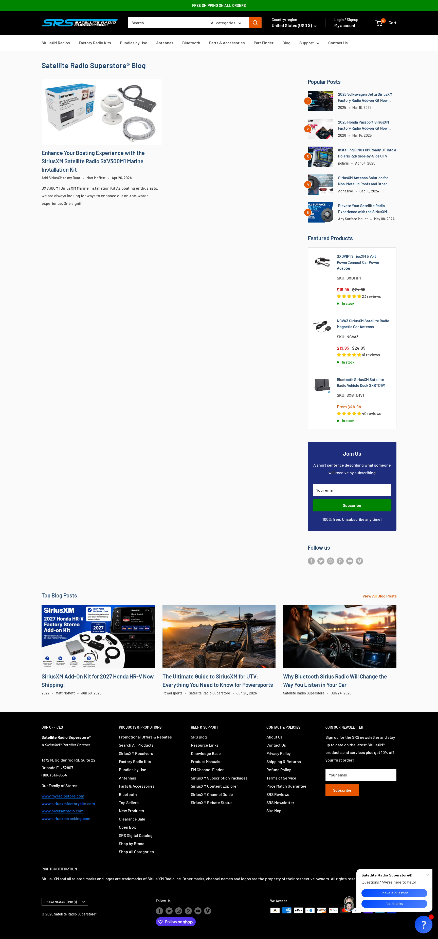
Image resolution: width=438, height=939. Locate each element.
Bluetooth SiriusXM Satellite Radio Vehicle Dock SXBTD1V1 (361, 382)
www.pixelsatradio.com (62, 810)
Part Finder (263, 42)
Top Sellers (129, 802)
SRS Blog (199, 736)
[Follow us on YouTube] (349, 561)
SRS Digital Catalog (136, 835)
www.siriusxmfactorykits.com (68, 803)
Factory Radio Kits (95, 42)
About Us (274, 736)
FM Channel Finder (207, 769)
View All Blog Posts (379, 595)
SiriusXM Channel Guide (212, 794)
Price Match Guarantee (286, 786)
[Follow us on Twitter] (320, 561)
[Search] (255, 22)
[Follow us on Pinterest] (340, 561)
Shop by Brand (131, 843)
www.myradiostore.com (63, 795)
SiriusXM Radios (56, 42)
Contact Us (338, 42)
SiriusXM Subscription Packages (219, 777)
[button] (423, 924)
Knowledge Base (206, 753)
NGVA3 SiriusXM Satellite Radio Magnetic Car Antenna (363, 323)
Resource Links (204, 745)
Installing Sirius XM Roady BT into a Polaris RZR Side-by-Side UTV (367, 153)
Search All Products (136, 745)
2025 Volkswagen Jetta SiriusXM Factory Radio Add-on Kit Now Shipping (365, 97)
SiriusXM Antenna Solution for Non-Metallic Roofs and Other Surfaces (363, 181)
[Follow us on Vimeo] (359, 561)
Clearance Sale (132, 818)
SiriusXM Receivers (136, 753)
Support (306, 42)
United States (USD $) (60, 902)
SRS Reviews (277, 794)
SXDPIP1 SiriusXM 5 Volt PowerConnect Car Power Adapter (358, 262)
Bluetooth (191, 42)
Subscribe (352, 505)
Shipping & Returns (283, 761)
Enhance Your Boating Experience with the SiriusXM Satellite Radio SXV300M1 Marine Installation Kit (93, 161)
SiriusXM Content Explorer (214, 786)
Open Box (127, 827)
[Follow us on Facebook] (311, 561)
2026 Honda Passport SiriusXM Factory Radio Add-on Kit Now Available (363, 125)
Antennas (164, 42)
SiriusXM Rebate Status (211, 802)
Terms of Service (281, 777)
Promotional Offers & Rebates (145, 736)
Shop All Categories (136, 851)
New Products (131, 810)
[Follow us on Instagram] (330, 561)
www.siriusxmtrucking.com (66, 818)
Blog (286, 42)
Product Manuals (205, 761)
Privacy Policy (278, 753)
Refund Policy (278, 769)
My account (344, 25)
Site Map (273, 810)
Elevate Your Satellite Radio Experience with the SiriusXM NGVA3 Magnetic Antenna (362, 209)
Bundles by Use (133, 42)
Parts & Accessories (227, 42)
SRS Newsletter (280, 802)
